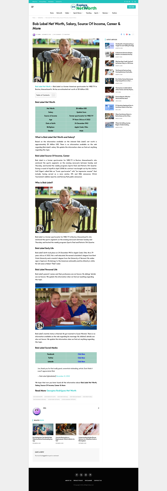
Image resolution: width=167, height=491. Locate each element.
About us (34, 1)
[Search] (135, 1)
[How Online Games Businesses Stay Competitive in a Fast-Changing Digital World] (109, 81)
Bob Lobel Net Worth (43, 86)
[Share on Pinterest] (127, 34)
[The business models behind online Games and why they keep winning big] (109, 90)
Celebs (67, 13)
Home (52, 13)
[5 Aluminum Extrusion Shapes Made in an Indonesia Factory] (109, 55)
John (39, 34)
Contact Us (59, 1)
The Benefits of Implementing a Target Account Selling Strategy (125, 44)
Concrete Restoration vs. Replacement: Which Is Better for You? (65, 439)
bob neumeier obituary (39, 399)
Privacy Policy (42, 1)
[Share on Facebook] (121, 34)
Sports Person (77, 13)
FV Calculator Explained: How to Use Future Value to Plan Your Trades (124, 106)
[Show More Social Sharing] (133, 34)
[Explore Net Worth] (83, 7)
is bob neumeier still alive (69, 399)
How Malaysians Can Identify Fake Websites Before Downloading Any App (42, 439)
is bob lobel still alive (54, 399)
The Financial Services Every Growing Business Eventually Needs (124, 71)
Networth (59, 13)
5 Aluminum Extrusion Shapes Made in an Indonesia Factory (124, 53)
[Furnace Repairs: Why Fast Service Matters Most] (109, 99)
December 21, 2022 (63, 376)
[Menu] (32, 7)
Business (105, 13)
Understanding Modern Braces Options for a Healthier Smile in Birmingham (88, 439)
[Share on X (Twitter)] (124, 34)
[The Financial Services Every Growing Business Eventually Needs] (109, 72)
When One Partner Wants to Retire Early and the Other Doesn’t (123, 115)
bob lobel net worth (50, 396)
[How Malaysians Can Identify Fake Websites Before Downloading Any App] (43, 429)
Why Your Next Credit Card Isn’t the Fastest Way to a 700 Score (124, 62)
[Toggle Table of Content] (52, 95)
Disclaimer (51, 1)
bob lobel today (87, 396)
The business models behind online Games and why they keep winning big (125, 88)
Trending (88, 13)
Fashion (114, 13)
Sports (96, 13)
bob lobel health (37, 396)
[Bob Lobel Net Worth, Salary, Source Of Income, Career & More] (66, 60)
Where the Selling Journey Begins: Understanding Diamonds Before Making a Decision (123, 124)
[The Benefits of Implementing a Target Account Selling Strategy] (109, 46)
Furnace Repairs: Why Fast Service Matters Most (123, 97)
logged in (45, 455)
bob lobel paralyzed (75, 396)
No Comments (57, 34)
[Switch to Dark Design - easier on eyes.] (132, 1)
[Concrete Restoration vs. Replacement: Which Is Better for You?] (66, 429)
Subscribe (131, 7)
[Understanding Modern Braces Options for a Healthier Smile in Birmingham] (89, 429)
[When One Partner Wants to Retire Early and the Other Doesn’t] (109, 116)
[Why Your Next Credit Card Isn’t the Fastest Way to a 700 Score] (109, 63)
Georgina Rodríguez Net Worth (61, 390)
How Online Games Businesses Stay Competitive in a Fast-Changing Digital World (124, 80)
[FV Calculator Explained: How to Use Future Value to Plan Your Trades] (109, 107)
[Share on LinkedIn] (129, 34)
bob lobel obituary (63, 396)
